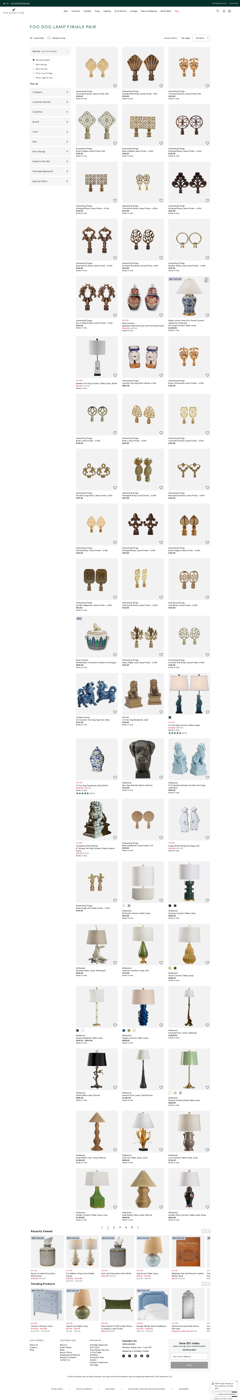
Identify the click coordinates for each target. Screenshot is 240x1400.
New (66, 11)
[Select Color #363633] (77, 1030)
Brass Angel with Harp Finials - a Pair (93, 908)
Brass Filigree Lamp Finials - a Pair (184, 550)
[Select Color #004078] (123, 1030)
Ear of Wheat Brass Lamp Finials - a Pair (94, 322)
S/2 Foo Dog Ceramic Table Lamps (184, 725)
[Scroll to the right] (208, 1231)
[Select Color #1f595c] (169, 717)
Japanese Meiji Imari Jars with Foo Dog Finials (143, 325)
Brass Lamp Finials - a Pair (88, 440)
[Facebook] (142, 1355)
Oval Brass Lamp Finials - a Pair (183, 605)
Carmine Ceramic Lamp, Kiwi (135, 970)
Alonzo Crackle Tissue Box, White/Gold (43, 1274)
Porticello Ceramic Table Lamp (136, 913)
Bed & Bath (166, 11)
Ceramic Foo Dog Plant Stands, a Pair (139, 383)
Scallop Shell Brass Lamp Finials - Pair (139, 93)
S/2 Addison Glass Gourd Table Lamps (80, 1274)
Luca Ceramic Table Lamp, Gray (183, 1157)
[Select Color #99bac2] (180, 1092)
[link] (51, 63)
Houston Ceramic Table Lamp (181, 913)
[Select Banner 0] (4, 3)
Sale (177, 11)
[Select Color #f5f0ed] (169, 1092)
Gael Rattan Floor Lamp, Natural (91, 1157)
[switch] (49, 38)
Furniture (76, 11)
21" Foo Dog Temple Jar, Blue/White (92, 785)
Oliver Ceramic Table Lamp (180, 975)
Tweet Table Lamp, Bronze (88, 1095)
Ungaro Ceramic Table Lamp (135, 1037)
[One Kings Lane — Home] (13, 11)
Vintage (133, 11)
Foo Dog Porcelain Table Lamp (182, 325)
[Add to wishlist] (115, 86)
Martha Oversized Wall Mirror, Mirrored (186, 1327)
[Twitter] (148, 1355)
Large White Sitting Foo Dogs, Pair (184, 845)
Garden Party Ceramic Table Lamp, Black (187, 1214)
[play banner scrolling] (7, 3)
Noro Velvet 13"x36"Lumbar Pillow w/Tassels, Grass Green (116, 1327)
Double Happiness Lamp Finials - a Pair (94, 605)
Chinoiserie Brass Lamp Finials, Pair (92, 93)
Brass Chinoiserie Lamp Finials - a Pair (186, 383)
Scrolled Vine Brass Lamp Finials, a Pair (140, 265)
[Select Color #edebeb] (82, 1030)
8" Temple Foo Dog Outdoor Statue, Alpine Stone (95, 849)
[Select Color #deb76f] (169, 968)
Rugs (97, 11)
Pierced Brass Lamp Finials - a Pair (92, 550)
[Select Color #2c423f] (175, 905)
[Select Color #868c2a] (128, 1030)
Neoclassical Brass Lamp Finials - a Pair (94, 265)
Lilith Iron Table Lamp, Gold (134, 1157)
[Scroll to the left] (204, 1231)
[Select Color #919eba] (128, 905)
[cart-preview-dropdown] (229, 11)
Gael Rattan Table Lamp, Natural (137, 1214)
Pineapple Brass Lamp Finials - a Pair (139, 495)
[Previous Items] (102, 1227)
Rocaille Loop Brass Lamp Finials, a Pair (94, 495)
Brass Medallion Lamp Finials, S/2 (137, 845)
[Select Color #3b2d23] (169, 905)
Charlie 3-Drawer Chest (42, 1326)
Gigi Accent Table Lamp (147, 1273)
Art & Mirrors (120, 11)
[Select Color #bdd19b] (175, 1092)
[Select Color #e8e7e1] (123, 905)
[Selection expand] (208, 38)
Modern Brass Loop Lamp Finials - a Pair (187, 265)
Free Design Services (219, 3)
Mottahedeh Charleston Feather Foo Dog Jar (96, 662)
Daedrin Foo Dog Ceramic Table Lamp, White (96, 383)
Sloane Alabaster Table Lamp (89, 1037)
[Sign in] (224, 11)
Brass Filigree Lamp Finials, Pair (90, 151)
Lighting (107, 11)
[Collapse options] (67, 51)
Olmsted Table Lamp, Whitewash (91, 970)
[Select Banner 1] (5, 3)
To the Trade (233, 3)
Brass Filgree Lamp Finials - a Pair (138, 151)
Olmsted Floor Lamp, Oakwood (182, 1032)
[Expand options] (67, 92)
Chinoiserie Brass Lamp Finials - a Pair (140, 208)
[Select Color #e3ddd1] (134, 1030)
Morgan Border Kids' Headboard (151, 1326)
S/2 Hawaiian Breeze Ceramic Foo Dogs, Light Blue (187, 786)
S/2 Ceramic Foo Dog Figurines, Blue (93, 719)
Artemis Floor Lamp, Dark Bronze (137, 1095)
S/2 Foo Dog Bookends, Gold (135, 719)
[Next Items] (138, 1227)
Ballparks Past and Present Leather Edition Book (188, 1274)
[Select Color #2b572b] (175, 968)
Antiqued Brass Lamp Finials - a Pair (185, 151)
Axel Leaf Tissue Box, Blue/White (116, 1273)
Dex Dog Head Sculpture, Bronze (137, 785)
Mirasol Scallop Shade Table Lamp (184, 1100)
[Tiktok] (130, 1355)
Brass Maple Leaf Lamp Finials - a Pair (140, 662)
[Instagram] (124, 1355)
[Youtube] (136, 1355)
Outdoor (87, 11)
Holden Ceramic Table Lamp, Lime (92, 1214)
